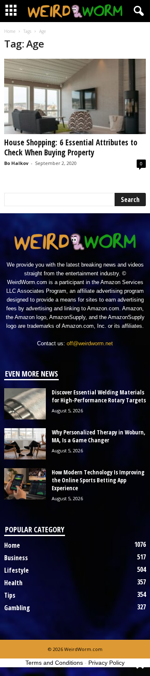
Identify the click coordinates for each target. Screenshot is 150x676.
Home (9, 31)
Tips (9, 595)
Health (13, 582)
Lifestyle (16, 570)
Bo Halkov (16, 163)
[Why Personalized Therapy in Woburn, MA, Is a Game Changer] (25, 443)
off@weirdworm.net (90, 343)
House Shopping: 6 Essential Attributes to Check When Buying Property (71, 147)
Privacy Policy (106, 662)
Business (16, 557)
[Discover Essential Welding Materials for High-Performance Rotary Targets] (25, 403)
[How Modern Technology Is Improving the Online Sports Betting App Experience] (25, 483)
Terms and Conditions (54, 662)
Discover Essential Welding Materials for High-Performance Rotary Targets (99, 396)
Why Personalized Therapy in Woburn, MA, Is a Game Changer (98, 436)
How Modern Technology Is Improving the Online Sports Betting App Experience (98, 480)
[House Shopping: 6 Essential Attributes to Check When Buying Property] (75, 96)
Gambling (17, 607)
